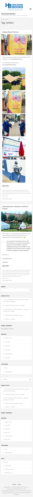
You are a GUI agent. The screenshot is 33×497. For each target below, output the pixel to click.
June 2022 (7, 342)
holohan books (26, 191)
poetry (6, 276)
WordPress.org (8, 473)
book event (11, 270)
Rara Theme (21, 492)
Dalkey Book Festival (10, 32)
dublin (3, 191)
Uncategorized (8, 372)
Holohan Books (8, 14)
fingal (7, 271)
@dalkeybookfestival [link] (16, 59)
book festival (8, 190)
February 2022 (8, 353)
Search (3, 286)
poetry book (11, 276)
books (13, 190)
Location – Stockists (10, 319)
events (3, 271)
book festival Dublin (19, 270)
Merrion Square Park (19, 275)
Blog (6, 368)
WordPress (16, 494)
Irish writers (17, 193)
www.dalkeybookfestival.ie (9, 64)
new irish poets (23, 193)
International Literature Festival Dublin (15, 207)
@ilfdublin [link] (5, 262)
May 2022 (7, 346)
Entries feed (8, 466)
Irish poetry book (10, 193)
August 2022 (8, 338)
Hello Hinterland (19, 191)
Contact (14, 484)
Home (19, 484)
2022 (3, 270)
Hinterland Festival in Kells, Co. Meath (15, 305)
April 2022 (7, 350)
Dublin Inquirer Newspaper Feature (14, 315)
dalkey (16, 190)
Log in (6, 462)
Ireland (4, 193)
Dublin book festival (10, 191)
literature (4, 275)
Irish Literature (27, 273)
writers (6, 195)
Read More (5, 185)
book (3, 190)
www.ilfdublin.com (7, 258)
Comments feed (9, 469)
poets (16, 276)
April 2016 (7, 357)
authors (7, 270)
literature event (10, 275)
